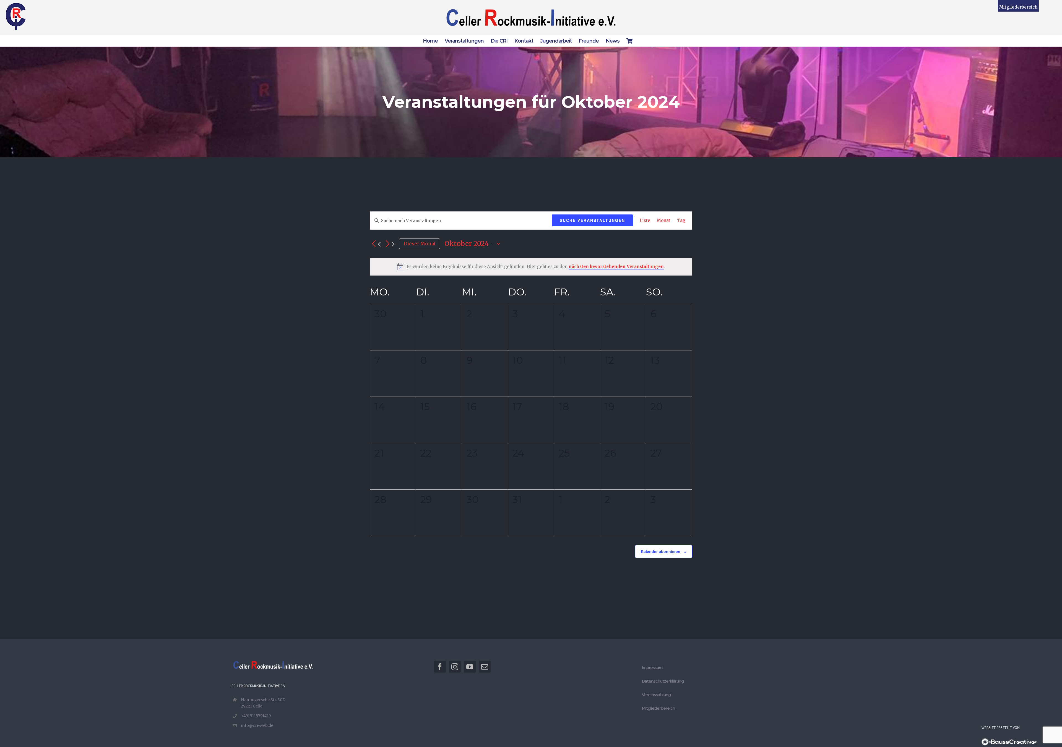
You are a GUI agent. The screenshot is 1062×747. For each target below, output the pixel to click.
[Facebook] (440, 667)
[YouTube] (470, 667)
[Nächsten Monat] (389, 244)
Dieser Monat (420, 244)
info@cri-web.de (257, 725)
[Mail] (485, 667)
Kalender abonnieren (660, 551)
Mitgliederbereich (1018, 7)
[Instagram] (455, 667)
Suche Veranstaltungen (592, 220)
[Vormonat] (375, 244)
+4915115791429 (256, 715)
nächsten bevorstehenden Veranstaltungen (616, 266)
